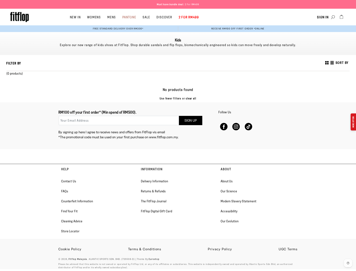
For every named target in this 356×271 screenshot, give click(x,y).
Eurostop (154, 258)
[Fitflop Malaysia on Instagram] (236, 126)
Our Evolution (230, 221)
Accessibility (229, 211)
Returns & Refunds (153, 191)
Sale (146, 17)
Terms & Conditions (144, 249)
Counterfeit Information (77, 201)
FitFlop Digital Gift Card (156, 211)
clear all (191, 98)
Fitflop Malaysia (78, 258)
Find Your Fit (69, 211)
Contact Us (68, 181)
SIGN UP (190, 120)
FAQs (64, 191)
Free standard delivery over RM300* (118, 28)
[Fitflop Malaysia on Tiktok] (248, 126)
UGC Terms (288, 249)
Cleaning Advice (72, 221)
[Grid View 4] (327, 63)
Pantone (129, 17)
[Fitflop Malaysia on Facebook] (223, 126)
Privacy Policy (220, 249)
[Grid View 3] (332, 63)
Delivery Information (154, 181)
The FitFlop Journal (154, 201)
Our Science (229, 191)
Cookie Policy (69, 249)
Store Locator (70, 231)
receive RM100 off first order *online (238, 28)
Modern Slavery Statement (238, 201)
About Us (227, 181)
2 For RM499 (192, 4)
